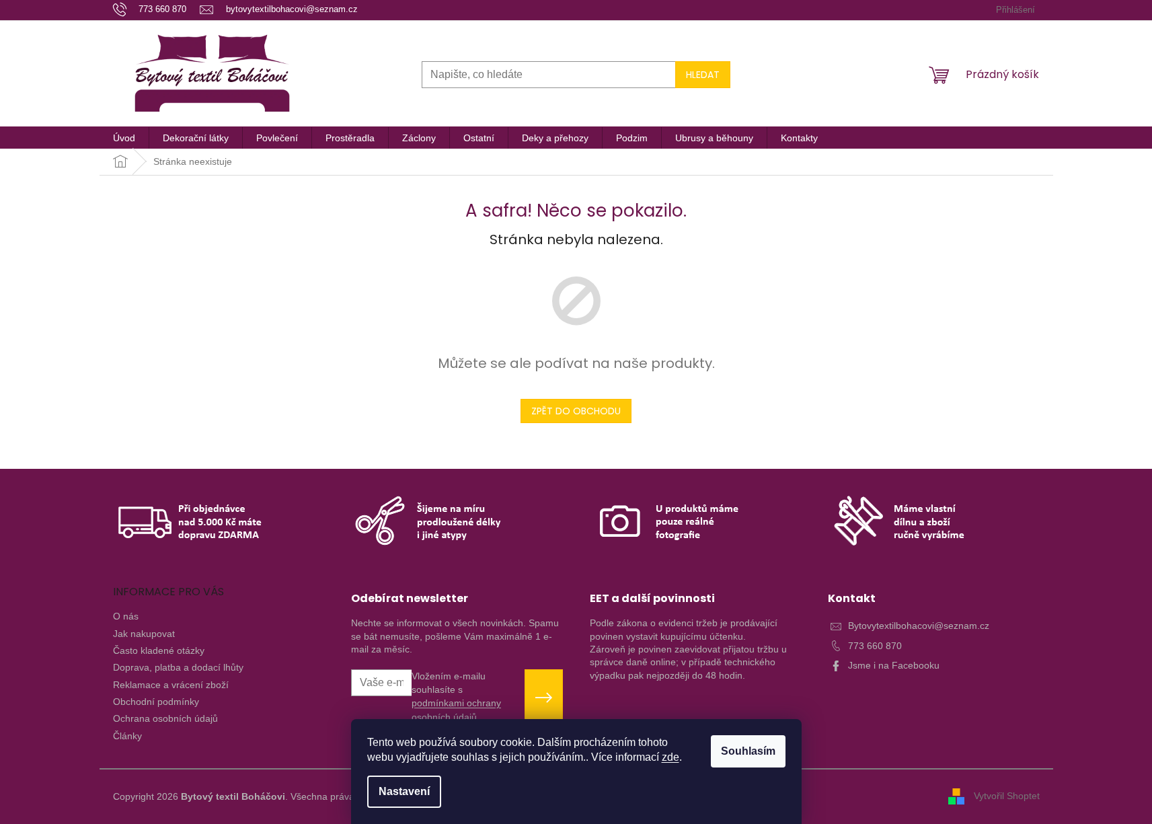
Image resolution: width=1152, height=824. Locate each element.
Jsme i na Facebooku (893, 665)
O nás (126, 616)
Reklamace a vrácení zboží (171, 684)
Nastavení (404, 791)
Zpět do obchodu (576, 411)
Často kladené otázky (158, 650)
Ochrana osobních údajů (165, 718)
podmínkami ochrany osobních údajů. (456, 710)
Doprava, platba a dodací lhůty (178, 667)
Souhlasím (748, 751)
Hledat (703, 74)
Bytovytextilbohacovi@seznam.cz (918, 625)
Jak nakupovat (144, 633)
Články (127, 736)
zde (670, 757)
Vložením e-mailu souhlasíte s (456, 696)
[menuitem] (124, 138)
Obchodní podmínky (156, 701)
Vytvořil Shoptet (1007, 795)
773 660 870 (875, 645)
